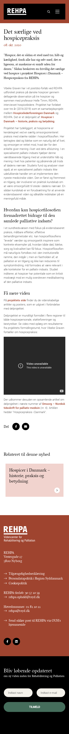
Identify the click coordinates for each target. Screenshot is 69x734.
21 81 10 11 (33, 607)
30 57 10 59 (32, 593)
